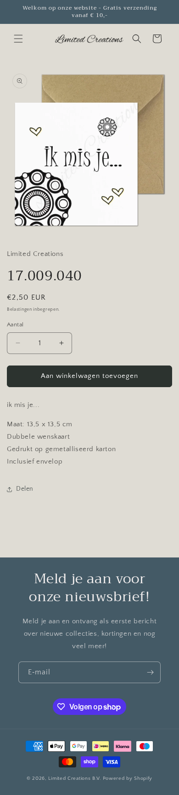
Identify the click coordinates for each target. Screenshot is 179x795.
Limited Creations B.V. (74, 778)
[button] (18, 39)
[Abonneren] (150, 672)
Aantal (15, 324)
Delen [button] (25, 489)
